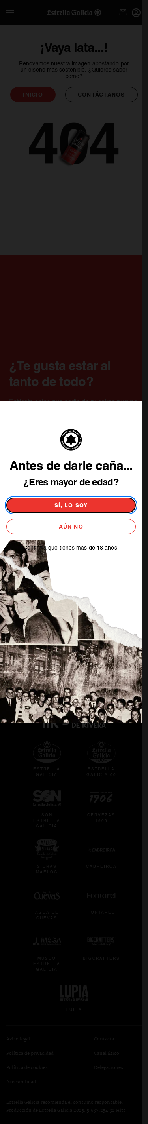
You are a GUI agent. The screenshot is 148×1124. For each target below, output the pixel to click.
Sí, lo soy (71, 505)
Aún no (71, 526)
